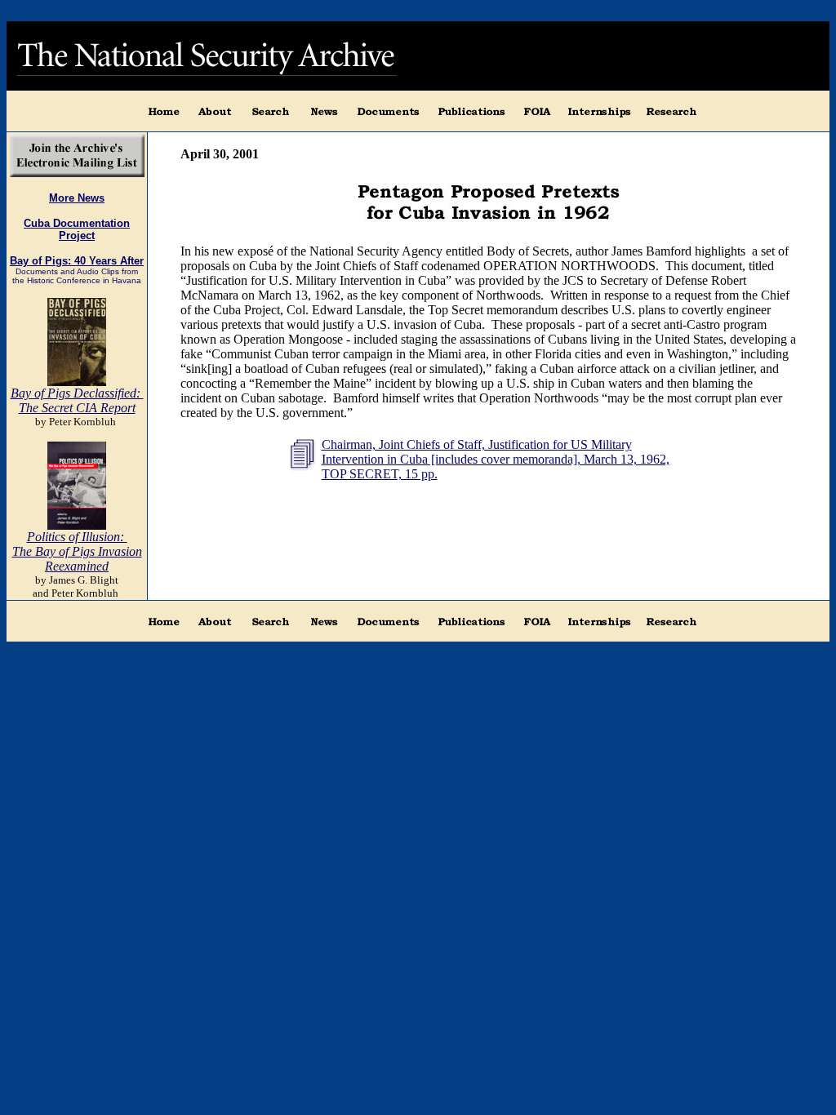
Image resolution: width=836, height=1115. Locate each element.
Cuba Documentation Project (77, 229)
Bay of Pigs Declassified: (77, 393)
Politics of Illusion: (77, 537)
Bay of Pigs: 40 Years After (77, 261)
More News (76, 198)
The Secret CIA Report (77, 408)
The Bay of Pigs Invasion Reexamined (77, 558)
